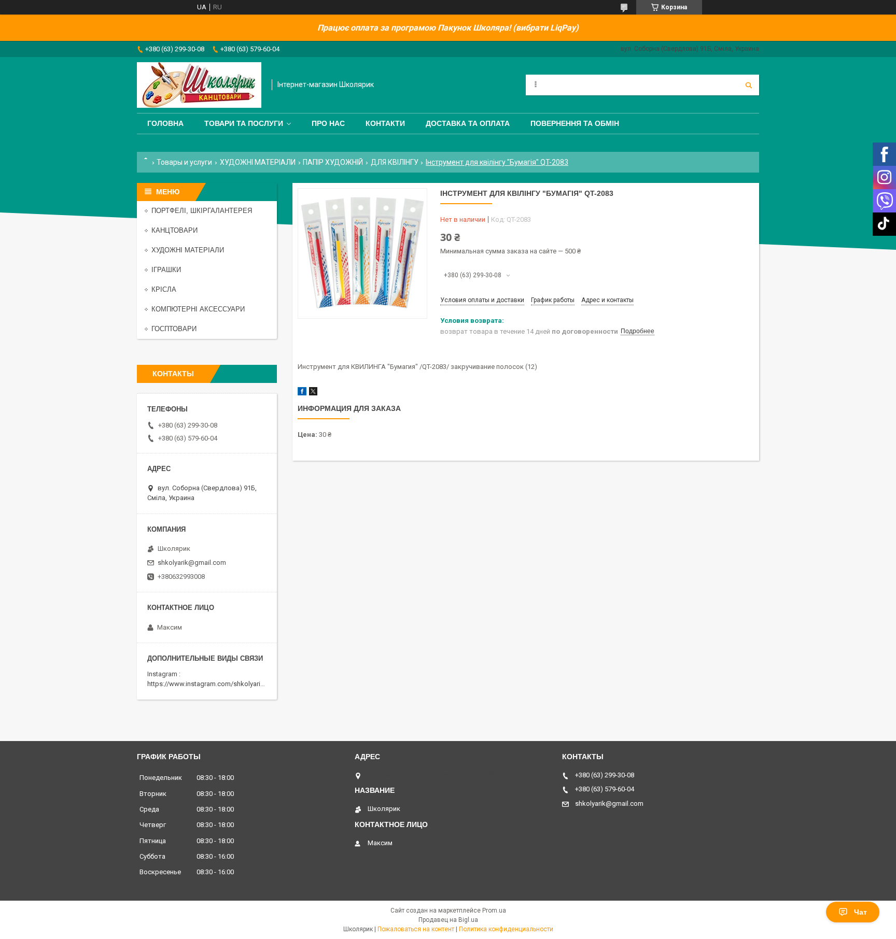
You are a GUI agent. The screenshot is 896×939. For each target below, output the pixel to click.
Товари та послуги (243, 123)
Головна (165, 123)
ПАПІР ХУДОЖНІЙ (333, 162)
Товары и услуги (184, 162)
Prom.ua (494, 910)
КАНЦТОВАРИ (174, 230)
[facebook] (302, 393)
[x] (313, 393)
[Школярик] (199, 85)
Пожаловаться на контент (415, 929)
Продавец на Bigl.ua (448, 919)
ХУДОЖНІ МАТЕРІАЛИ (258, 162)
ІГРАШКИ (166, 270)
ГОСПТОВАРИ (174, 329)
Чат (860, 912)
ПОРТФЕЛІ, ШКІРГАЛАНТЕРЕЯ (201, 211)
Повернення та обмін (574, 123)
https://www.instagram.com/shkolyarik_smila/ (216, 684)
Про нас (328, 123)
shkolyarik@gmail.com (192, 562)
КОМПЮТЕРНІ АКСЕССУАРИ (198, 309)
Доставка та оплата (468, 123)
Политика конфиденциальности (506, 929)
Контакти (385, 123)
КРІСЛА (163, 289)
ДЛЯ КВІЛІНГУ (394, 162)
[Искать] (748, 85)
